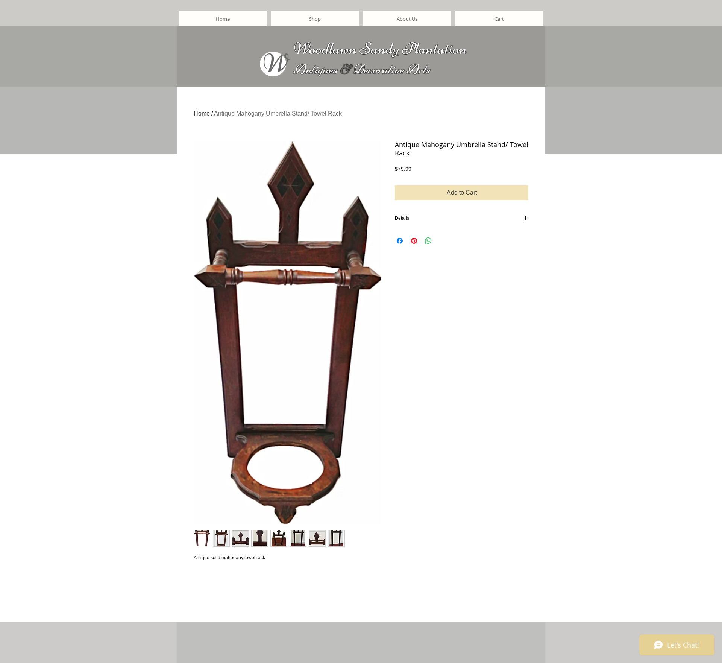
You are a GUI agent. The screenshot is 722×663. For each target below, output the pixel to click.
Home (202, 113)
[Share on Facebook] (399, 240)
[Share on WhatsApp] (428, 240)
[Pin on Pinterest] (414, 240)
